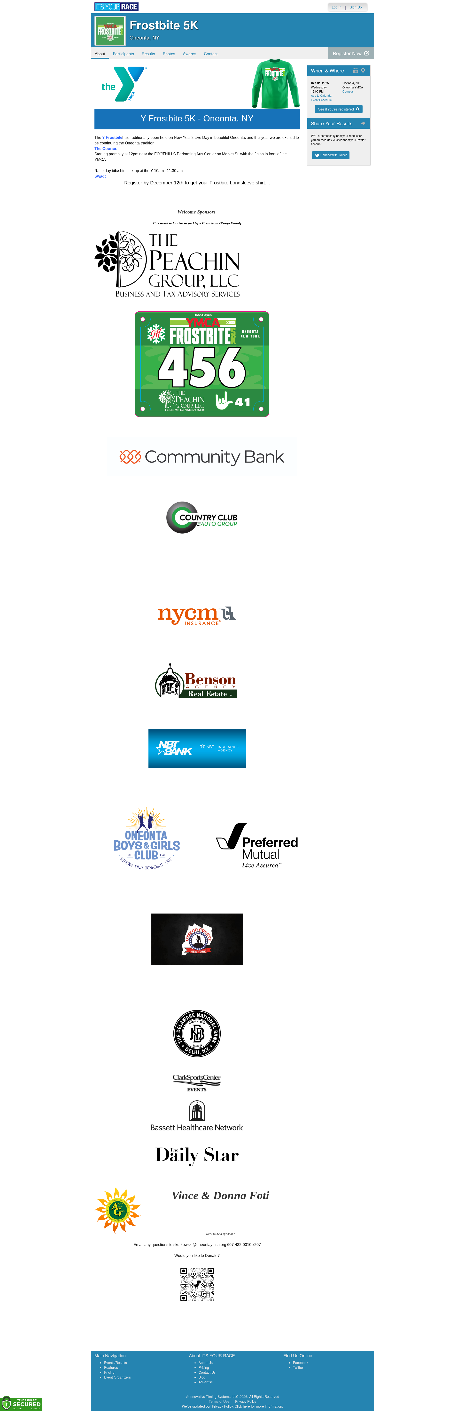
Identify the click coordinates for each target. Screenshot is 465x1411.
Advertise (206, 1381)
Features (111, 1367)
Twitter (298, 1367)
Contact (211, 53)
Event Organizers (117, 1377)
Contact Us (207, 1372)
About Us (206, 1362)
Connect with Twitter (333, 155)
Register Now (348, 53)
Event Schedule (321, 100)
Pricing (109, 1372)
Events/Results (115, 1362)
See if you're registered (336, 109)
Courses (348, 91)
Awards (189, 53)
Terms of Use (219, 1401)
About (100, 53)
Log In (336, 7)
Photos (169, 53)
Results (148, 53)
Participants (123, 53)
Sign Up (356, 7)
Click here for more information (258, 1406)
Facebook (300, 1362)
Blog (202, 1377)
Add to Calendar (322, 95)
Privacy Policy (245, 1401)
